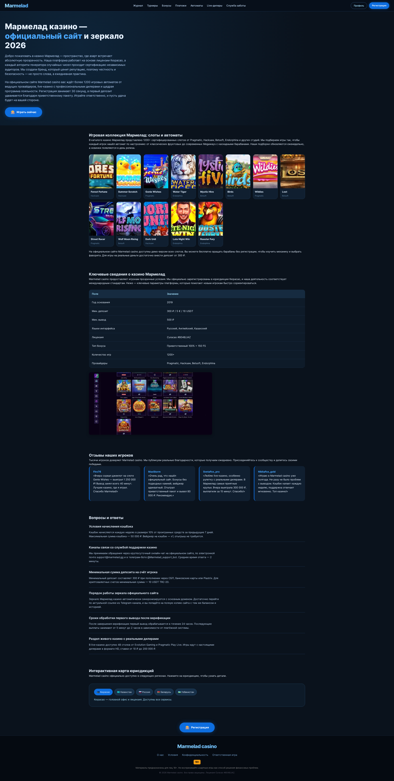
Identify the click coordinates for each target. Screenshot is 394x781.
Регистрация (379, 5)
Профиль (359, 5)
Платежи (180, 5)
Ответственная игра (224, 754)
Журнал (138, 5)
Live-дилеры (214, 5)
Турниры (152, 5)
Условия (173, 754)
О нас (160, 754)
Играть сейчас (26, 112)
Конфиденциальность (195, 754)
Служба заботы (236, 5)
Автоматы (197, 5)
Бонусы (166, 5)
